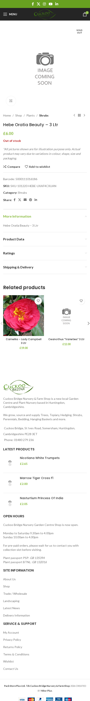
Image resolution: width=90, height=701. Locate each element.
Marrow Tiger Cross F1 (36, 478)
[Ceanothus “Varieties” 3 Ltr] (66, 315)
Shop (18, 115)
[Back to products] (79, 115)
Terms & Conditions (16, 654)
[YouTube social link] (50, 4)
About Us (9, 579)
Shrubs (44, 115)
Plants (30, 115)
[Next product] (84, 115)
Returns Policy (12, 647)
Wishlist (8, 661)
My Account (11, 632)
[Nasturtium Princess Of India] (10, 503)
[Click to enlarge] (11, 101)
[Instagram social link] (44, 4)
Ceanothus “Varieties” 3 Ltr (66, 339)
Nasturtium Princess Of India (41, 498)
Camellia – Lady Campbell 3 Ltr (23, 341)
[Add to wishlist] (38, 301)
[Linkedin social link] (56, 4)
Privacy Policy (12, 639)
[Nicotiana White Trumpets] (10, 463)
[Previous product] (74, 115)
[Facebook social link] (32, 4)
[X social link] (38, 4)
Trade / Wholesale (15, 593)
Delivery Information (16, 615)
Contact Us (10, 668)
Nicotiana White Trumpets (40, 458)
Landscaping (11, 601)
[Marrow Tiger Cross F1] (10, 483)
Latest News (11, 608)
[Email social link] (25, 200)
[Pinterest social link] (30, 200)
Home (7, 115)
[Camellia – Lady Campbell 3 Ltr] (23, 315)
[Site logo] (45, 14)
